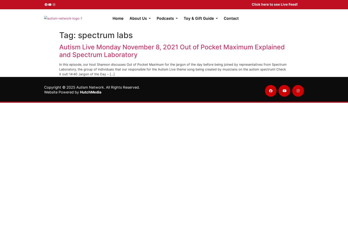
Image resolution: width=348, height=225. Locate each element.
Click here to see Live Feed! (275, 4)
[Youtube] (50, 5)
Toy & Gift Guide (199, 18)
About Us (138, 18)
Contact (231, 18)
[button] (140, 18)
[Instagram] (54, 5)
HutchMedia (90, 92)
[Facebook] (46, 5)
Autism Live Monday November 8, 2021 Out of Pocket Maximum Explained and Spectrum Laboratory (172, 51)
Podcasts (165, 18)
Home (118, 18)
